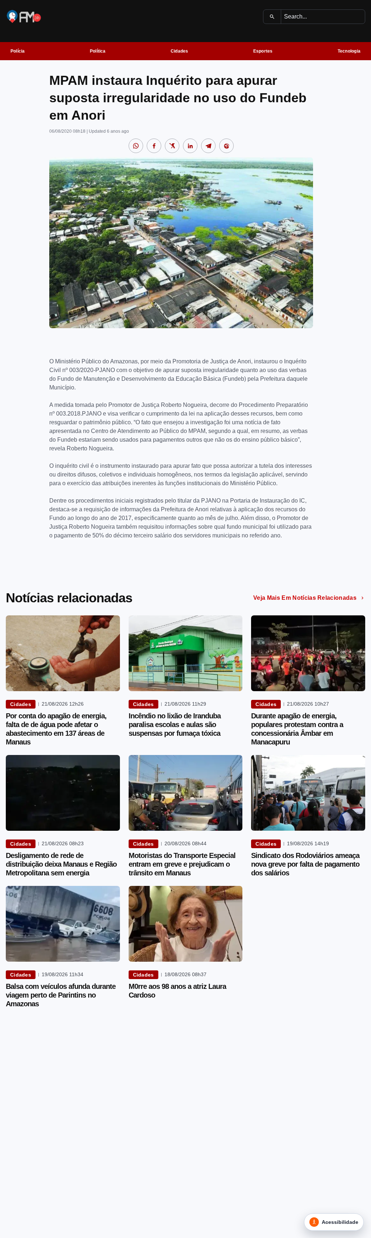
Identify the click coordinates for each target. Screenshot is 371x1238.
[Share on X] (172, 146)
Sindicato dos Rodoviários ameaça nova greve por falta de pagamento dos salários (305, 864)
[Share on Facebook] (154, 146)
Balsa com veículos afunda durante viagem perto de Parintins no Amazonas (61, 995)
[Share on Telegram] (208, 146)
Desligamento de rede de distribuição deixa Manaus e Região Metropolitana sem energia (61, 864)
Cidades (179, 51)
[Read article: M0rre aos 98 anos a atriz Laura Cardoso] (186, 924)
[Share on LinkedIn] (190, 146)
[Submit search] (272, 17)
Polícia (18, 51)
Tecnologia (349, 51)
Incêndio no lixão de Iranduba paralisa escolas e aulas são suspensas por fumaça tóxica (175, 724)
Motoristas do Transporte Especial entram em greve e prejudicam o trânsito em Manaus (182, 864)
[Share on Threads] (226, 146)
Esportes (263, 51)
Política (98, 51)
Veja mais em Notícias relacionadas (305, 598)
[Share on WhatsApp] (136, 146)
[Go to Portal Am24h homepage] (24, 16)
